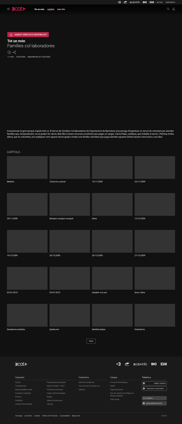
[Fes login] (173, 8)
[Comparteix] (14, 52)
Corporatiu (170, 2)
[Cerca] (169, 8)
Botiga (160, 2)
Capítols (13, 152)
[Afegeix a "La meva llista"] (9, 52)
